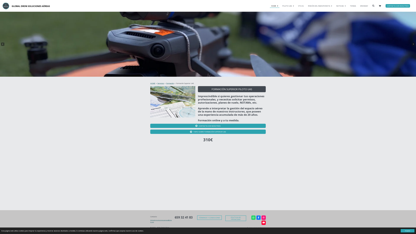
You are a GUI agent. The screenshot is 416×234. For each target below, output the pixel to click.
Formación (170, 83)
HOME (152, 83)
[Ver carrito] (379, 6)
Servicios (160, 83)
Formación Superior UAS (185, 83)
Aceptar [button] (407, 231)
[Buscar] (373, 5)
